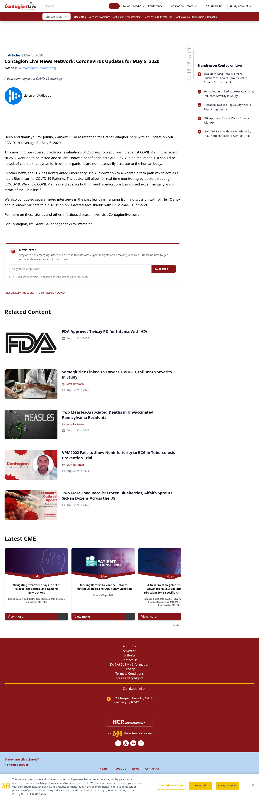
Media (137, 6)
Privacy (129, 669)
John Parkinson (75, 424)
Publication (177, 6)
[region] (129, 786)
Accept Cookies (227, 785)
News (126, 6)
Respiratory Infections (20, 292)
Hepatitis (212, 17)
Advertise (129, 651)
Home (104, 768)
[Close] (253, 785)
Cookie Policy (38, 794)
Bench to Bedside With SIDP (158, 17)
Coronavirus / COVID (52, 292)
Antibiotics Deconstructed (126, 17)
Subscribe (161, 269)
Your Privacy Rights (129, 678)
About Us (129, 646)
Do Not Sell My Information (129, 664)
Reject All (200, 785)
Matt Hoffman (75, 384)
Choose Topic (54, 16)
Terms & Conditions (129, 673)
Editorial (130, 655)
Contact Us (129, 660)
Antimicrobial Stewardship (190, 17)
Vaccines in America (99, 17)
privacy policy (81, 277)
